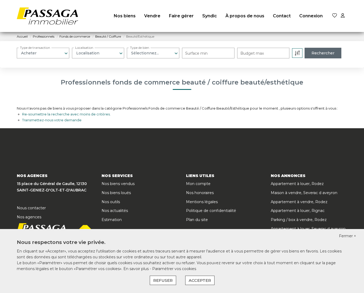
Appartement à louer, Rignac (298, 210)
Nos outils (111, 201)
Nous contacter (31, 208)
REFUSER (163, 280)
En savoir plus (136, 268)
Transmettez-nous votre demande (52, 120)
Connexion (311, 15)
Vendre (152, 15)
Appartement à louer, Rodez (297, 183)
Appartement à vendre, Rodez (299, 201)
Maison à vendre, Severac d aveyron (304, 192)
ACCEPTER (200, 280)
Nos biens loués (116, 192)
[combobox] (43, 53)
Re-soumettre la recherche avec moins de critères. (66, 114)
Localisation (84, 48)
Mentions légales (202, 201)
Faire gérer (181, 15)
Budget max (252, 53)
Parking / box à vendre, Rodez (299, 219)
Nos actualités (115, 210)
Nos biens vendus (118, 183)
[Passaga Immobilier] (47, 16)
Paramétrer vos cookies (174, 268)
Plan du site (197, 219)
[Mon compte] (343, 15)
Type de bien (139, 48)
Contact (282, 15)
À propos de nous (244, 15)
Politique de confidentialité (211, 210)
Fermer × (347, 236)
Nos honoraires (200, 192)
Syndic (209, 15)
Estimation (112, 219)
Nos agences (29, 217)
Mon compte (198, 183)
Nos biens (125, 15)
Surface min (196, 53)
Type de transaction (35, 48)
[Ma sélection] (334, 15)
